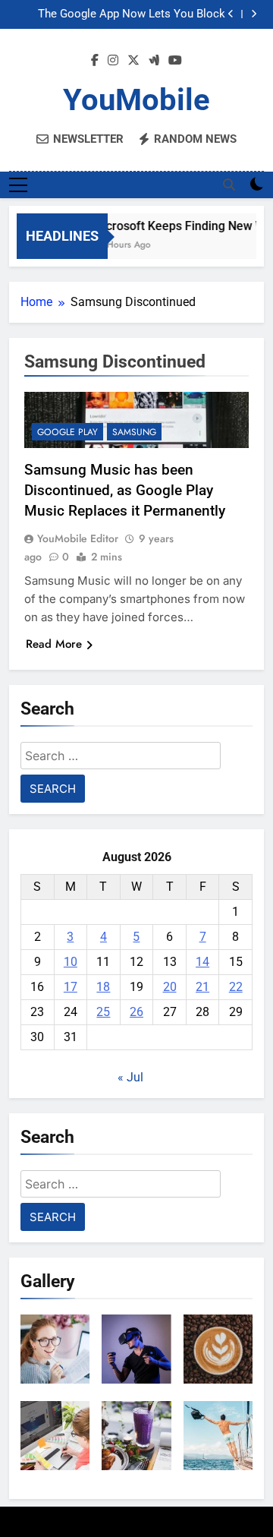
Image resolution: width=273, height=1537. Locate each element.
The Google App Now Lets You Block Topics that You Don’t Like (131, 14)
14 (202, 962)
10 (70, 962)
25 (103, 1012)
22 (236, 987)
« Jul (130, 1077)
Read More (54, 644)
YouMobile (136, 100)
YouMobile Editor (77, 538)
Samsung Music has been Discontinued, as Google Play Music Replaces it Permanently (124, 490)
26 (136, 1012)
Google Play (67, 432)
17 (70, 987)
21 (202, 987)
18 (103, 987)
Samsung (134, 432)
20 (170, 987)
